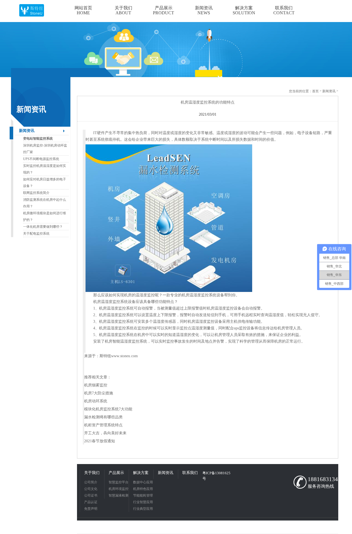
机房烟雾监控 (95, 385)
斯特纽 (105, 356)
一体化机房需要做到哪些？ (43, 227)
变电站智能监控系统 (38, 138)
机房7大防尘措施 (98, 393)
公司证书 (90, 495)
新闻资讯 (26, 131)
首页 (315, 91)
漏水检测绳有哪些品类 (103, 417)
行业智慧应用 (143, 502)
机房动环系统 (95, 401)
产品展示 (116, 473)
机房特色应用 (143, 489)
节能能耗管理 (143, 495)
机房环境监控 (118, 489)
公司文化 (90, 489)
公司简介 (90, 482)
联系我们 (190, 473)
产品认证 (90, 502)
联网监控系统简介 (36, 193)
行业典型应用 (143, 509)
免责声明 (90, 509)
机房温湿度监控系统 (199, 295)
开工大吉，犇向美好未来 (105, 433)
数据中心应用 (143, 482)
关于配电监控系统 (36, 233)
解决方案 (140, 473)
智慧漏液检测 (118, 495)
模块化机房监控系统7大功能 (108, 409)
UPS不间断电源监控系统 (41, 159)
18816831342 (322, 479)
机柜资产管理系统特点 (103, 425)
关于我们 (92, 473)
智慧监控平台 (118, 482)
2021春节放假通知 (99, 441)
